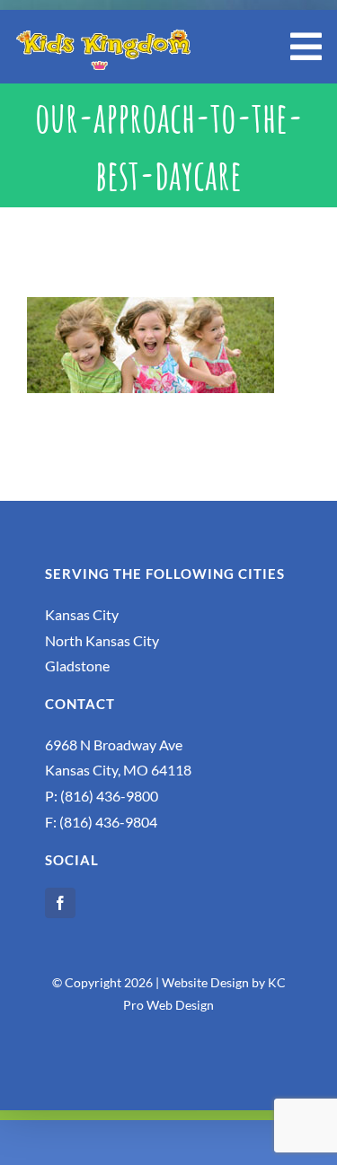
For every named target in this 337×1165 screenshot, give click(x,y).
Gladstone (77, 665)
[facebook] (60, 903)
